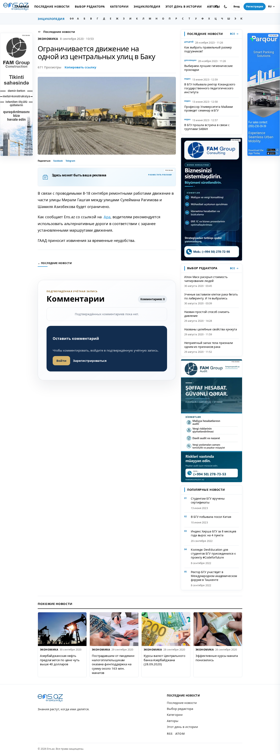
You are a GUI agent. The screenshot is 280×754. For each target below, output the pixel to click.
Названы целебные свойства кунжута (210, 329)
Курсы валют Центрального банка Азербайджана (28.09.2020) (164, 660)
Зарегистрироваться (90, 361)
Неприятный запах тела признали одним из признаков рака (208, 345)
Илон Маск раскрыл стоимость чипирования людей (206, 279)
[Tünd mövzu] (225, 6)
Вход (236, 6)
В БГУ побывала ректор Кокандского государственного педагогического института (209, 88)
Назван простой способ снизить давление (206, 314)
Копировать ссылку (80, 67)
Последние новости (52, 6)
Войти (61, 361)
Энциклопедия (147, 6)
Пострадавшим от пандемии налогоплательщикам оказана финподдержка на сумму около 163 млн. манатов (113, 664)
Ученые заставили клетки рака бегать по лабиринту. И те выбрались (211, 296)
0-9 (72, 18)
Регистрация (254, 6)
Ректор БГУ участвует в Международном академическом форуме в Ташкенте (214, 576)
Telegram (70, 160)
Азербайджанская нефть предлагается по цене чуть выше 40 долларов (60, 660)
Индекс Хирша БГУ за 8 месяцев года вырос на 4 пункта (213, 533)
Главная (22, 6)
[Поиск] (216, 6)
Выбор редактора (90, 6)
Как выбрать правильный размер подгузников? (208, 49)
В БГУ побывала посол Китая (211, 517)
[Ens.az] (50, 698)
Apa (107, 216)
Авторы (172, 721)
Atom (180, 733)
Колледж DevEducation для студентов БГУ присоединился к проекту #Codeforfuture (213, 553)
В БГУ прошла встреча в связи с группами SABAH (206, 127)
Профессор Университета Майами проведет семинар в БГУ (208, 109)
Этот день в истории (183, 6)
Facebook (58, 160)
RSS (170, 733)
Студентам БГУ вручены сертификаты (208, 500)
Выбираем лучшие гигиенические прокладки (208, 68)
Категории (119, 6)
